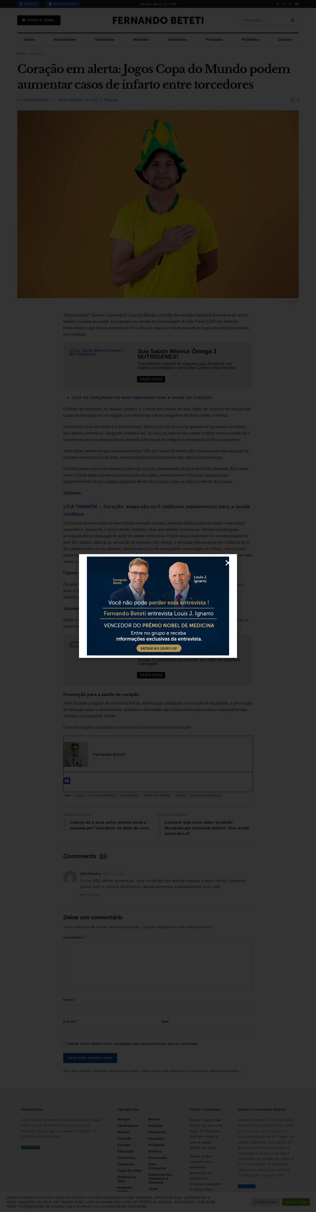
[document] (158, 606)
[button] (228, 563)
